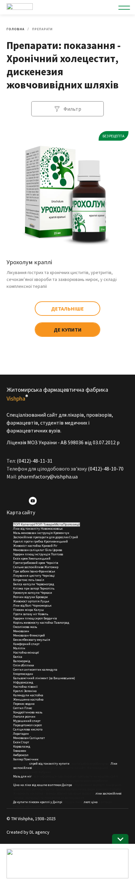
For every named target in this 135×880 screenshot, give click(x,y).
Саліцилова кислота (28, 729)
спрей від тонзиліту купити (49, 763)
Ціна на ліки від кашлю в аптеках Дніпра (42, 785)
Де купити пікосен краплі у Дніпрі (37, 802)
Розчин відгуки (24, 597)
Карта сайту (21, 512)
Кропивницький (56, 541)
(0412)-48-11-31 (34, 460)
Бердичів (50, 618)
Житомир (51, 567)
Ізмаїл (39, 580)
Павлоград (61, 622)
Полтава (57, 554)
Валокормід (21, 661)
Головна (16, 29)
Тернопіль (47, 588)
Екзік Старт (21, 742)
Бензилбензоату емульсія (31, 639)
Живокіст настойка (27, 546)
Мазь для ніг (22, 776)
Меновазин (21, 631)
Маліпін (19, 648)
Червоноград (45, 584)
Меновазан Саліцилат (29, 738)
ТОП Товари (44, 524)
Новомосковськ (52, 528)
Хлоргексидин (23, 674)
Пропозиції (71, 524)
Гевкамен (19, 751)
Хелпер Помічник (25, 759)
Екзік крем (20, 558)
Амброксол (21, 755)
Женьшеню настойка (28, 699)
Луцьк (44, 601)
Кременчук (61, 533)
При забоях (21, 571)
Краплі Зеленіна (25, 691)
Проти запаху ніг (25, 614)
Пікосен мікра (23, 610)
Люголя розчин (24, 716)
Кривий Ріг (49, 546)
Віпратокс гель (23, 580)
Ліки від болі (22, 605)
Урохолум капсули (26, 593)
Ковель (43, 614)
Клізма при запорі (26, 588)
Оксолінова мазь (25, 627)
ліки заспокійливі (108, 793)
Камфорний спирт (26, 644)
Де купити (68, 329)
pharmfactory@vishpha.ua (48, 476)
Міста (58, 524)
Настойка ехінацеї (26, 652)
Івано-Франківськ (42, 571)
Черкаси (46, 593)
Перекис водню (23, 704)
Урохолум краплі (29, 262)
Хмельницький (39, 558)
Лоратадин (21, 733)
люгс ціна (91, 802)
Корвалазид (21, 746)
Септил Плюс (22, 708)
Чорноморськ (41, 605)
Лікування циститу (27, 575)
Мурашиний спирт (27, 721)
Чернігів (52, 563)
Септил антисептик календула (35, 669)
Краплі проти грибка (28, 541)
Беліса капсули (24, 584)
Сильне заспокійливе (28, 567)
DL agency (39, 832)
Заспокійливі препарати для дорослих (40, 537)
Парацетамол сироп (27, 725)
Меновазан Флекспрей (29, 635)
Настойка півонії (25, 686)
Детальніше (67, 308)
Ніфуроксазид (23, 682)
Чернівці (48, 575)
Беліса (17, 657)
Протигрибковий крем (29, 563)
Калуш (39, 610)
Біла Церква (53, 550)
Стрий (73, 537)
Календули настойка (28, 695)
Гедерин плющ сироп (28, 618)
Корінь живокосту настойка (33, 622)
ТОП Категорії (24, 524)
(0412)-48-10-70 (106, 468)
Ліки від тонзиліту (26, 528)
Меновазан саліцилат (29, 550)
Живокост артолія (26, 601)
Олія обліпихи (23, 665)
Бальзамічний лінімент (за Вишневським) (44, 678)
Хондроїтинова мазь (27, 712)
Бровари (42, 597)
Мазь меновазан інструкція (33, 533)
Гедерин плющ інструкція (31, 554)
